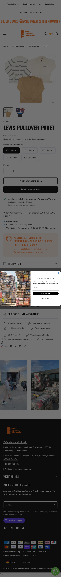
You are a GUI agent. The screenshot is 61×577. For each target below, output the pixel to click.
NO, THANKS (45, 298)
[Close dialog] (59, 273)
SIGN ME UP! (46, 293)
